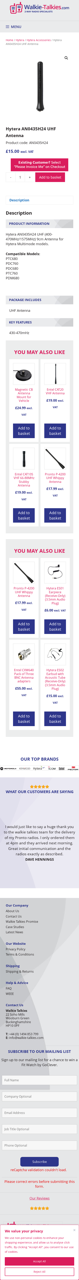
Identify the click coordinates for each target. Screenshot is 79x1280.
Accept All (39, 1261)
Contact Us (14, 916)
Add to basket (50, 177)
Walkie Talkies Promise (22, 921)
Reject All (39, 1271)
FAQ (9, 988)
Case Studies (15, 927)
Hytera (20, 40)
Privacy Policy (15, 949)
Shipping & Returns (20, 971)
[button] (66, 58)
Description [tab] (19, 200)
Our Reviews (40, 1198)
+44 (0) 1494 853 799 (23, 1034)
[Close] (74, 1230)
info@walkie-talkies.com (26, 1038)
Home (9, 40)
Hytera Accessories (39, 40)
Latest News (14, 932)
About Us (12, 911)
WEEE (10, 994)
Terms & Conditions (20, 954)
